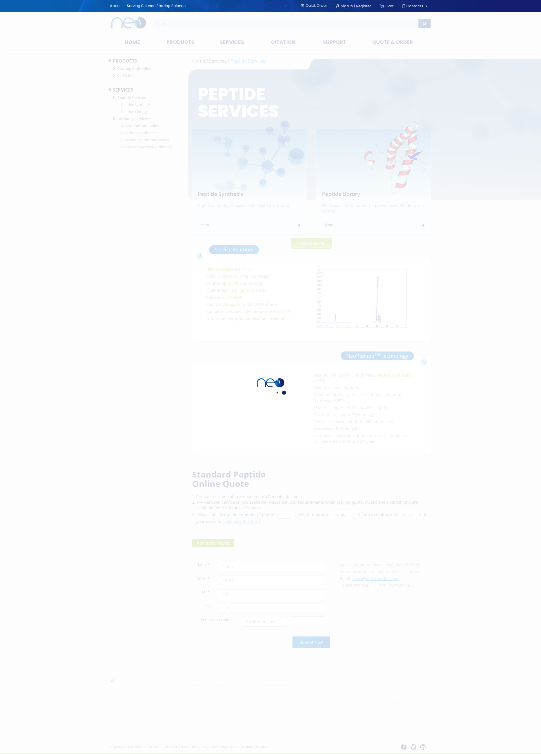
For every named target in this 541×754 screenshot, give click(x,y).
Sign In (347, 6)
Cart (389, 6)
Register (363, 6)
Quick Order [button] (316, 6)
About (115, 6)
